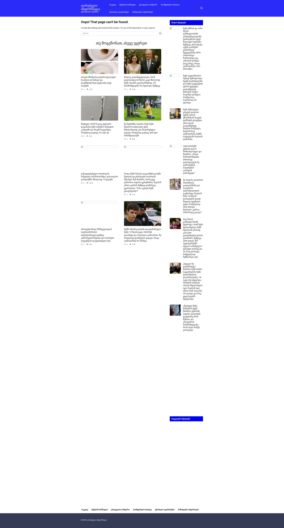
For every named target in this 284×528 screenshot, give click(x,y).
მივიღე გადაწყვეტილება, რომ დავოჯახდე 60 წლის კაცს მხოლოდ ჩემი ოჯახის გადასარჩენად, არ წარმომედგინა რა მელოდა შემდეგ (142, 81)
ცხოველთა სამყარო (148, 5)
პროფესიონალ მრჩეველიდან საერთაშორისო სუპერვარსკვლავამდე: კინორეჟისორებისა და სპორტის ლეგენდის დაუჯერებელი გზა (97, 235)
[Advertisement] (186, 375)
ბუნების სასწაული (127, 5)
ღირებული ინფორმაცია (90, 7)
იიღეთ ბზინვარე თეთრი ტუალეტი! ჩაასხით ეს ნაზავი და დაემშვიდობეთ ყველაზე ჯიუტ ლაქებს (98, 81)
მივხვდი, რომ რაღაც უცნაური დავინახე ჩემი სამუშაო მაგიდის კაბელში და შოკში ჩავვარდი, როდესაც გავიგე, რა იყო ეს (97, 128)
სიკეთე (112, 5)
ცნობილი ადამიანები (119, 12)
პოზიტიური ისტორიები (142, 12)
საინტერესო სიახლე (170, 5)
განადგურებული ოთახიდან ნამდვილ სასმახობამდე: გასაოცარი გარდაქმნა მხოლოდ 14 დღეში (99, 177)
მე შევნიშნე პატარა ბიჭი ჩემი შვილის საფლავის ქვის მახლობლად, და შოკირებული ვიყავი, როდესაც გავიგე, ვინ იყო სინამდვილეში (141, 130)
